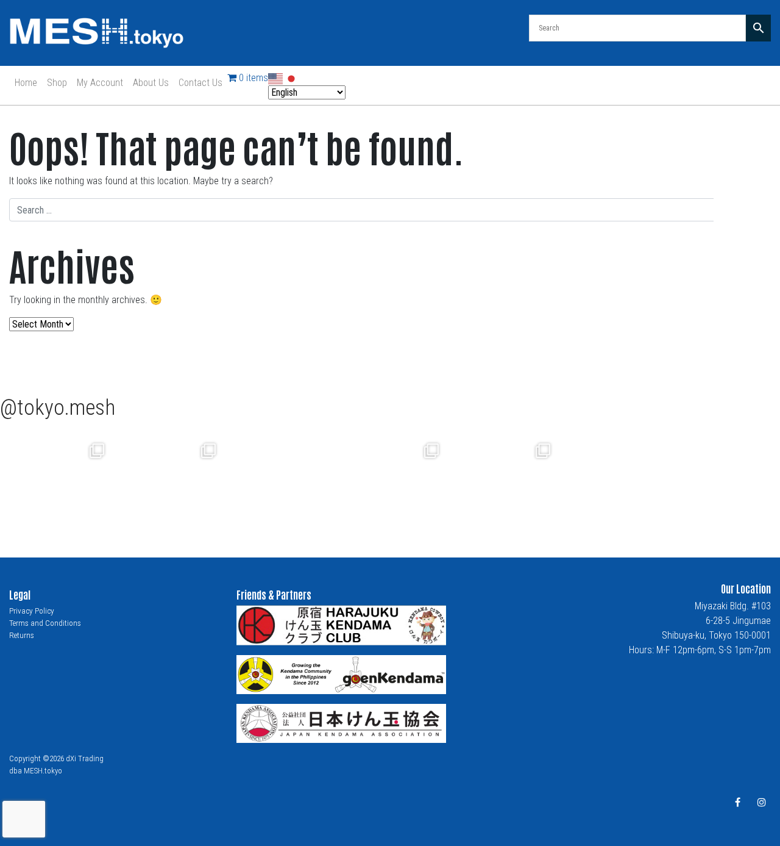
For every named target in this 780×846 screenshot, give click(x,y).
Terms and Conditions (45, 623)
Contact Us (200, 82)
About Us (151, 82)
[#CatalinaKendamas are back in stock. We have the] (390, 480)
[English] (276, 78)
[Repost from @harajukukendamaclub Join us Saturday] (279, 480)
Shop (57, 82)
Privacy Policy (31, 610)
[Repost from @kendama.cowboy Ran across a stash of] (56, 480)
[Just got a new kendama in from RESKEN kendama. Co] (502, 480)
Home (26, 82)
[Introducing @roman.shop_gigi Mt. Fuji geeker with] (167, 480)
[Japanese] (292, 78)
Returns (21, 635)
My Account (100, 82)
